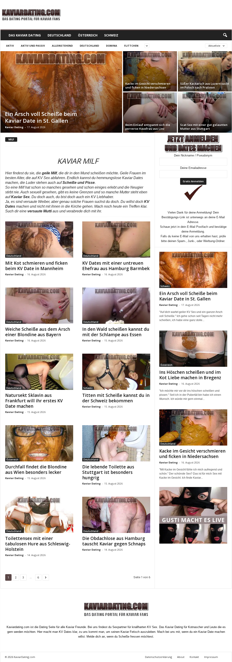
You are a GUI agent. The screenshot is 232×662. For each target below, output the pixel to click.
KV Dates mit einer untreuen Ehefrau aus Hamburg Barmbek (116, 265)
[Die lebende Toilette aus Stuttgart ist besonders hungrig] (116, 443)
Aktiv (10, 45)
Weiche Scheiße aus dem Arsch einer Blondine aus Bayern (37, 332)
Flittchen (131, 45)
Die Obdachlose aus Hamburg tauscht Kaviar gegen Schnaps (113, 541)
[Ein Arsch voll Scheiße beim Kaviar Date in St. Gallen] (61, 92)
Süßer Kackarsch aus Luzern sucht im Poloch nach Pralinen (204, 85)
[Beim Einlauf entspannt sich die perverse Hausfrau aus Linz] (150, 112)
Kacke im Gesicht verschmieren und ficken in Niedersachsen (147, 85)
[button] (225, 35)
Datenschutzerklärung (158, 657)
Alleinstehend (62, 45)
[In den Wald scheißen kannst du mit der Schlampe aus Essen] (116, 306)
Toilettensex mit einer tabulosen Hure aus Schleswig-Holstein (37, 543)
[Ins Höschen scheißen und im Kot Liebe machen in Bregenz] (193, 349)
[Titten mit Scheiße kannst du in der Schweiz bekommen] (116, 372)
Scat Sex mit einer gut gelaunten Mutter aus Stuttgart (203, 127)
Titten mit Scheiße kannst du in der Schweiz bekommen (116, 398)
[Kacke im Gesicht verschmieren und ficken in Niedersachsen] (150, 71)
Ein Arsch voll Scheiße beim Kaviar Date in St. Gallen (41, 117)
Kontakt (194, 657)
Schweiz (111, 35)
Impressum (211, 657)
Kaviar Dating (14, 127)
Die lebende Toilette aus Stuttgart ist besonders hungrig (108, 472)
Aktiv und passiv (33, 45)
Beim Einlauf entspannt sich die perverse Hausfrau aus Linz (147, 127)
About (180, 657)
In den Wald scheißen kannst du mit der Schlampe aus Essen (115, 332)
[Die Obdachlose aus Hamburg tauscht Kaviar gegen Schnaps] (116, 515)
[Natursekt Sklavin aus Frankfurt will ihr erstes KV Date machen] (39, 372)
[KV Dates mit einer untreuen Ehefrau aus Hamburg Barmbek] (116, 239)
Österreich (87, 35)
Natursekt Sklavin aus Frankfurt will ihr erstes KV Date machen (34, 400)
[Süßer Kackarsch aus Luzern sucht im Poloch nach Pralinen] (205, 71)
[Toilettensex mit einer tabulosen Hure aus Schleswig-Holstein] (39, 515)
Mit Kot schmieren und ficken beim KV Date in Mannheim (36, 265)
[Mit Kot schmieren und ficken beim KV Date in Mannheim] (39, 239)
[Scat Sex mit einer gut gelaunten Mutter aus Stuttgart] (205, 112)
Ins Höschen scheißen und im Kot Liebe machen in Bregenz (190, 375)
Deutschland (59, 35)
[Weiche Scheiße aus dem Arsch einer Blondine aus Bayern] (39, 306)
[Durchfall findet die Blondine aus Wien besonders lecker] (39, 443)
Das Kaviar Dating (25, 35)
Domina (111, 45)
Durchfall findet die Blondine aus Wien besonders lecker (36, 469)
